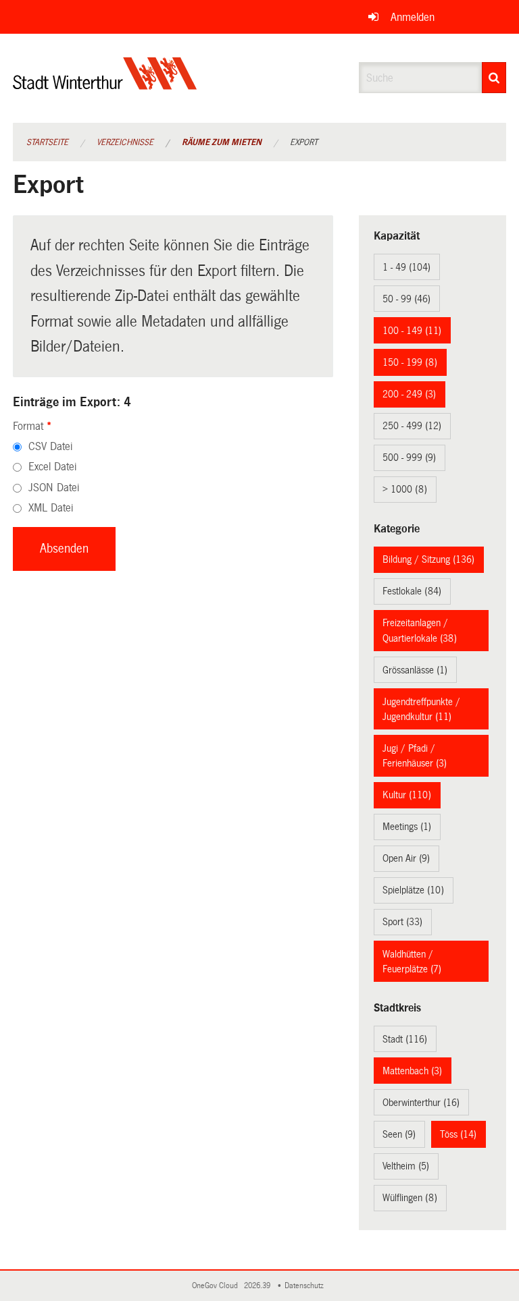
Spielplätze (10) (413, 890)
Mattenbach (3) (412, 1070)
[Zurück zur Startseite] (105, 84)
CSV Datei (50, 446)
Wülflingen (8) (409, 1197)
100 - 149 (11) (411, 330)
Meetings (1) (406, 826)
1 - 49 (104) (406, 267)
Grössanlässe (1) (414, 670)
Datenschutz (306, 1285)
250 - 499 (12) (411, 425)
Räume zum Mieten (222, 142)
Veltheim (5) (405, 1166)
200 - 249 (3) (409, 394)
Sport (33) (402, 921)
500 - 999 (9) (409, 457)
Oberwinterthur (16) (421, 1102)
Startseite (47, 142)
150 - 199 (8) (409, 362)
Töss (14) (458, 1134)
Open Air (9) (406, 858)
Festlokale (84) (411, 591)
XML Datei (50, 508)
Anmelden (413, 17)
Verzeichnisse (125, 142)
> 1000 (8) (404, 489)
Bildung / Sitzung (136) (428, 559)
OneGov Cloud (217, 1285)
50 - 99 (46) (406, 299)
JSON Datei (53, 487)
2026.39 (258, 1285)
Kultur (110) (406, 795)
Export (304, 142)
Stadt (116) (404, 1039)
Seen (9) (399, 1134)
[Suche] (494, 77)
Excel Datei (52, 466)
